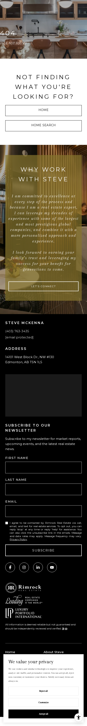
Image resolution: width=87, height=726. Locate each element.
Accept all (43, 713)
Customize (43, 702)
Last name (16, 480)
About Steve (54, 652)
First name (16, 458)
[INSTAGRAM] (24, 567)
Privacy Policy (18, 539)
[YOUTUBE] (52, 567)
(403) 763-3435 (17, 331)
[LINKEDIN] (38, 567)
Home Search (43, 125)
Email (11, 501)
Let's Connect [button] (43, 286)
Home (43, 110)
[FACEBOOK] (10, 567)
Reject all (43, 691)
